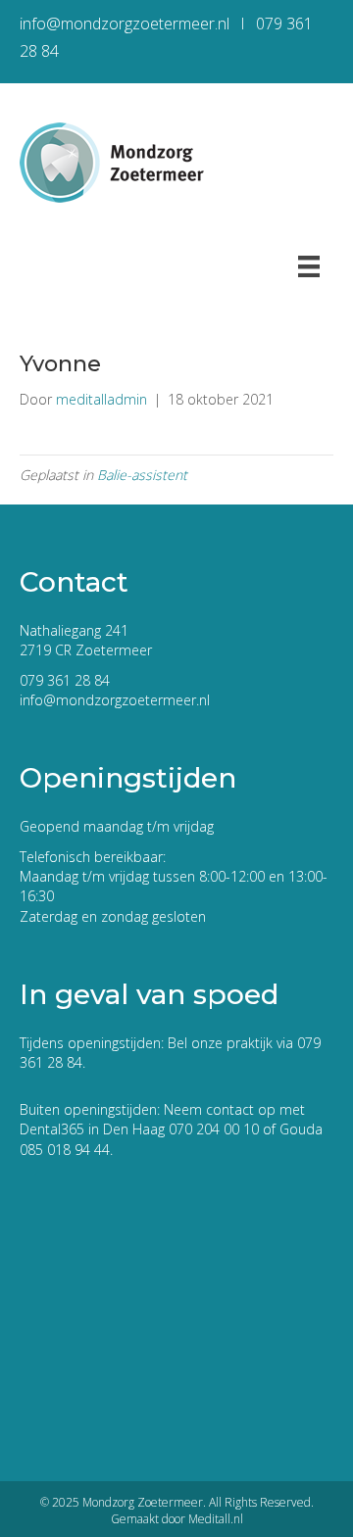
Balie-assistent (142, 474)
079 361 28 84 (65, 680)
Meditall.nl (215, 1519)
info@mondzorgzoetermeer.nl (115, 700)
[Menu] (308, 266)
